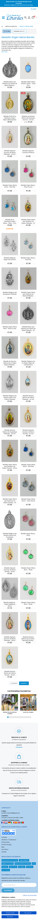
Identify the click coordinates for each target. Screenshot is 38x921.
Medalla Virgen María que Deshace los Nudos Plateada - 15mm (28, 295)
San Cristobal (5, 870)
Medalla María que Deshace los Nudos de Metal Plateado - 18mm (9, 84)
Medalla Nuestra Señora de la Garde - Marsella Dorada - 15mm (28, 639)
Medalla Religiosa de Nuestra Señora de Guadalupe (10, 535)
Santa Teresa (13, 867)
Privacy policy (6, 842)
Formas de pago (6, 844)
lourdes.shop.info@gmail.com (11, 813)
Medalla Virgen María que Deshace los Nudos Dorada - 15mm (9, 466)
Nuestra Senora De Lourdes (9, 860)
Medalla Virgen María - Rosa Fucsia (28, 186)
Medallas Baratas (11, 26)
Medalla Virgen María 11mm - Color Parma (28, 500)
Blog (3, 847)
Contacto (19, 747)
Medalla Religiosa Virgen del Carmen (10, 258)
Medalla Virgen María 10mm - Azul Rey (28, 465)
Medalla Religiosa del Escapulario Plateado (10, 293)
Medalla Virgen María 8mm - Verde (28, 568)
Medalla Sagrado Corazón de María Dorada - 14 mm (28, 431)
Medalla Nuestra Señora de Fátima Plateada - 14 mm (28, 397)
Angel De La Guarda (7, 863)
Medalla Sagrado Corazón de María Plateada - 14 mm (10, 152)
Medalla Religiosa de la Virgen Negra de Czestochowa (28, 363)
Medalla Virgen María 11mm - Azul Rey (10, 186)
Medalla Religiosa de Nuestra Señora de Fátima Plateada (10, 397)
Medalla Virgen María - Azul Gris (28, 258)
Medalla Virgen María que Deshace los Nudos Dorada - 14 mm (10, 501)
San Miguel (22, 867)
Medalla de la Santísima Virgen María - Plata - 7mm (9, 221)
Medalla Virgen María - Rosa (28, 534)
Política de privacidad (29, 895)
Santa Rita (5, 867)
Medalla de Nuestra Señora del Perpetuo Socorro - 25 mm (28, 118)
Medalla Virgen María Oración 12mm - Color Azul (28, 83)
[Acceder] (29, 17)
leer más (4, 52)
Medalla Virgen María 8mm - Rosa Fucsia (10, 327)
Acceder (33, 9)
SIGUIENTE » (24, 683)
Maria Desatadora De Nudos (22, 863)
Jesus (33, 863)
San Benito (30, 867)
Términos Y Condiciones (9, 840)
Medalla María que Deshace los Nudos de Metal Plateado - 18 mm (28, 329)
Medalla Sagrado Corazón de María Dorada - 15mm (10, 569)
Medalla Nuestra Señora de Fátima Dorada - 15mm (10, 673)
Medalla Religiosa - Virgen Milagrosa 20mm (10, 604)
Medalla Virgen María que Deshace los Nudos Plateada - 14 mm (28, 222)
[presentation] (2, 706)
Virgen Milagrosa (24, 860)
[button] (25, 18)
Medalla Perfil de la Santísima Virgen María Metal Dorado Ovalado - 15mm (9, 118)
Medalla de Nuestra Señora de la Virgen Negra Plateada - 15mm (9, 363)
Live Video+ (5, 849)
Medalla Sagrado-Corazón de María (28, 151)
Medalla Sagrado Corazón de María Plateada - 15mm (10, 638)
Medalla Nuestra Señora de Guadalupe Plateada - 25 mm (10, 431)
